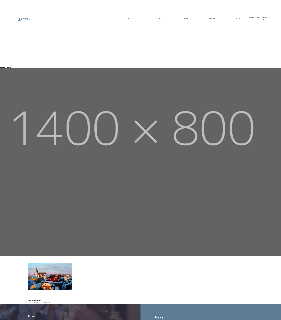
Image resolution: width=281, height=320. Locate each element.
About (130, 18)
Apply (186, 18)
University (251, 17)
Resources (158, 18)
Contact (239, 18)
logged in (38, 303)
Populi (257, 17)
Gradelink (264, 17)
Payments (211, 18)
